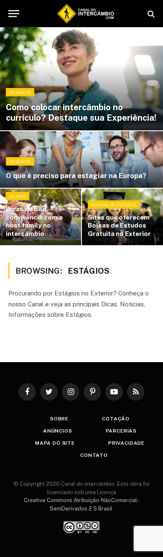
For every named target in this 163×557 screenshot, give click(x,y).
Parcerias (121, 431)
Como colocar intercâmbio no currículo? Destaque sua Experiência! (81, 112)
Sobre (59, 419)
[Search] (150, 13)
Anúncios (57, 431)
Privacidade (126, 443)
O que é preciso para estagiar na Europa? (76, 175)
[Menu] (13, 13)
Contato (94, 455)
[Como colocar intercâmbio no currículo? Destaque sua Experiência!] (81, 78)
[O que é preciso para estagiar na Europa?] (81, 159)
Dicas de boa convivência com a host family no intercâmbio (34, 221)
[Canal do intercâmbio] (86, 13)
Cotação (116, 419)
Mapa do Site (55, 443)
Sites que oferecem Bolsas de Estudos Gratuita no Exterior (119, 225)
